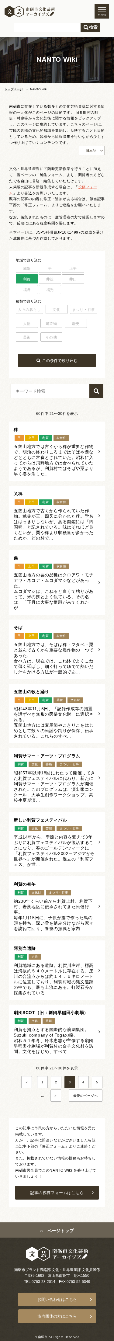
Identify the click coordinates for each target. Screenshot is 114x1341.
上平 (73, 268)
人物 (27, 323)
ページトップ (60, 1230)
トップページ (14, 89)
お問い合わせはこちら (57, 1299)
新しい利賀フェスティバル (40, 820)
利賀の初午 (25, 884)
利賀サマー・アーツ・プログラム (47, 755)
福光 (50, 290)
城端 (27, 268)
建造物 (51, 323)
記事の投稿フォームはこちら (57, 1192)
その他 (51, 337)
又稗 (18, 493)
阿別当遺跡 (25, 948)
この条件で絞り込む (60, 360)
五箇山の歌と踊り (31, 691)
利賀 (27, 279)
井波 (50, 279)
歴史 (76, 323)
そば (18, 627)
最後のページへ (85, 1095)
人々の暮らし (29, 309)
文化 (56, 309)
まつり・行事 (83, 309)
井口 (73, 279)
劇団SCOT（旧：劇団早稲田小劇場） (51, 1012)
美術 (27, 337)
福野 (27, 290)
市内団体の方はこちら (57, 1316)
